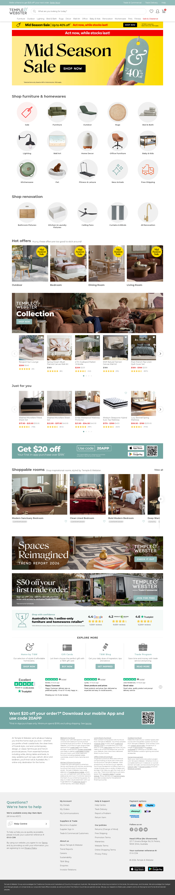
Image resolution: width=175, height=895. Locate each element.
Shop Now (29, 666)
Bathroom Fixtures (27, 225)
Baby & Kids (148, 153)
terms (88, 723)
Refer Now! (55, 3)
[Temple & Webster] (18, 11)
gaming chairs (119, 776)
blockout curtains (134, 769)
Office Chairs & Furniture (103, 757)
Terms (44, 843)
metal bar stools (79, 782)
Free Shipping (148, 182)
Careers (63, 853)
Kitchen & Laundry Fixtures (57, 226)
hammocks (138, 747)
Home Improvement (135, 757)
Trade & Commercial (132, 3)
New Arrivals (118, 182)
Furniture (57, 125)
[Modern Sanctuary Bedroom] (39, 494)
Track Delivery (151, 3)
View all (158, 470)
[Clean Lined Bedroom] (88, 494)
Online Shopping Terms (105, 850)
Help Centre (100, 805)
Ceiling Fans (88, 225)
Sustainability (66, 857)
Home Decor (87, 153)
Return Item (100, 817)
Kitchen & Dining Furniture (70, 762)
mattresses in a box (82, 751)
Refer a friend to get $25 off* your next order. (34, 3)
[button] (83, 375)
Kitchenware (27, 182)
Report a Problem (103, 813)
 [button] (14, 353)
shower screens (145, 767)
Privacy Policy (30, 848)
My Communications (69, 813)
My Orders (64, 809)
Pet (57, 182)
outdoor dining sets (138, 745)
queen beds (74, 747)
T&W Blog (64, 861)
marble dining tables (76, 772)
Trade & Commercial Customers (74, 833)
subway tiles (132, 767)
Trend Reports (66, 849)
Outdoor (87, 125)
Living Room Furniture (102, 738)
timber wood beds (84, 749)
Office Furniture (118, 153)
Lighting (27, 153)
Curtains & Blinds (117, 225)
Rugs (117, 125)
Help (164, 3)
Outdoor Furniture (135, 738)
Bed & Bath (148, 125)
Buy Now (67, 666)
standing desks (108, 774)
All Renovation (148, 225)
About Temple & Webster (71, 845)
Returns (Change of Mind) (106, 829)
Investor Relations (68, 870)
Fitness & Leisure (87, 182)
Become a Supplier (68, 825)
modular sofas (99, 744)
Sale (27, 125)
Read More (143, 666)
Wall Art (57, 153)
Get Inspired (105, 666)
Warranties (99, 841)
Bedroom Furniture (67, 738)
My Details (64, 805)
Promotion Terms (103, 837)
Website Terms (101, 846)
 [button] (160, 353)
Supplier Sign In (67, 829)
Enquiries (64, 865)
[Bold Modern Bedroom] (126, 494)
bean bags (108, 747)
